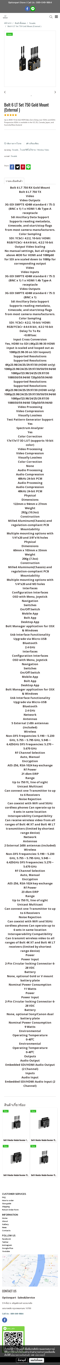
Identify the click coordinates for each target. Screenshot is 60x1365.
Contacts (6, 1230)
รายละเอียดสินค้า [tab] (14, 181)
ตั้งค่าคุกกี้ (22, 1360)
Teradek (15, 150)
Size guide (6, 1203)
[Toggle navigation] (56, 17)
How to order (8, 1200)
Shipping (6, 1206)
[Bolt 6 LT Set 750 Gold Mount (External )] (30, 59)
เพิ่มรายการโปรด (13, 144)
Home (4, 1218)
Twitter (5, 1242)
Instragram (7, 1245)
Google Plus (7, 1248)
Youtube (6, 1251)
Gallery (5, 1224)
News (4, 1227)
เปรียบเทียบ (33, 144)
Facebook (6, 1239)
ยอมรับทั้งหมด (36, 1360)
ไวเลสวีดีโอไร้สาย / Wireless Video (34, 150)
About (5, 1221)
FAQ (4, 1197)
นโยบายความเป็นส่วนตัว (20, 1355)
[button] (50, 16)
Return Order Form (10, 1209)
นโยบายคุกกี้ (40, 1355)
